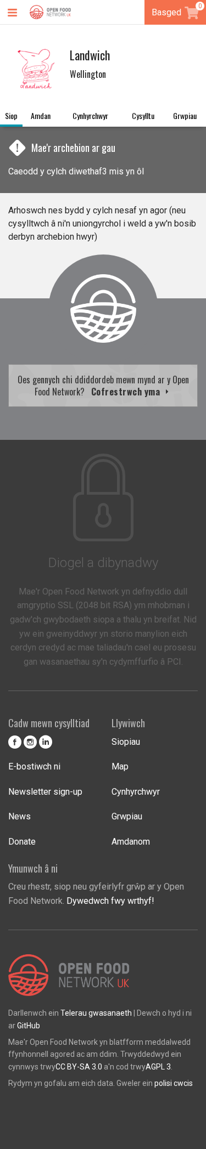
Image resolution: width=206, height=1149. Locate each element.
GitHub (28, 1025)
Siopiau (126, 742)
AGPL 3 (158, 1066)
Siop (11, 115)
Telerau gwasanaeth (96, 1013)
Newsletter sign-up (45, 791)
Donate (22, 841)
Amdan (41, 115)
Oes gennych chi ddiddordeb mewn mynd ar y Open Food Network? (103, 385)
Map (120, 766)
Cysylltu (143, 115)
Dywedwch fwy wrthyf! (110, 901)
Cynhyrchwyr (90, 115)
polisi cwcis (173, 1083)
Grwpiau (185, 115)
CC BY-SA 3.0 (78, 1066)
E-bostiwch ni (34, 766)
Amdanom (131, 841)
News (19, 816)
